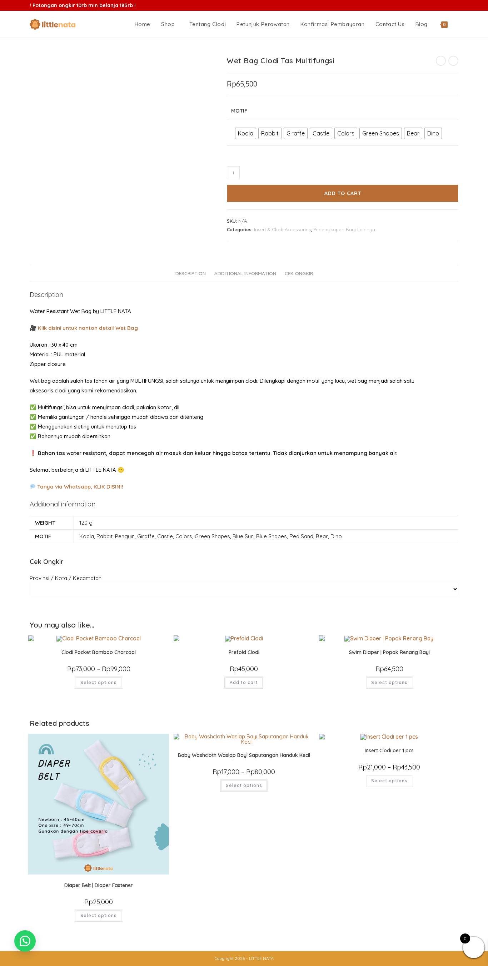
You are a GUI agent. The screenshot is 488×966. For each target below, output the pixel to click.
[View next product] (453, 61)
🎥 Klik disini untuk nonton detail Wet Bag (84, 328)
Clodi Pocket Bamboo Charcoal (98, 652)
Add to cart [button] (244, 682)
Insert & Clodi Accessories (282, 229)
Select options (98, 682)
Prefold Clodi (244, 652)
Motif (239, 110)
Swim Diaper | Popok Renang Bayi (389, 652)
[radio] (245, 133)
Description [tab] (190, 273)
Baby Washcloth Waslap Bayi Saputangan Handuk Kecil (244, 755)
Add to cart (342, 193)
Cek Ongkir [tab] (299, 273)
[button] (25, 941)
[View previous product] (441, 61)
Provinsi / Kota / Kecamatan (65, 578)
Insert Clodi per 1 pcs (389, 750)
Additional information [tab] (245, 273)
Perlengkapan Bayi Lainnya (344, 229)
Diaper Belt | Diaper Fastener (98, 885)
